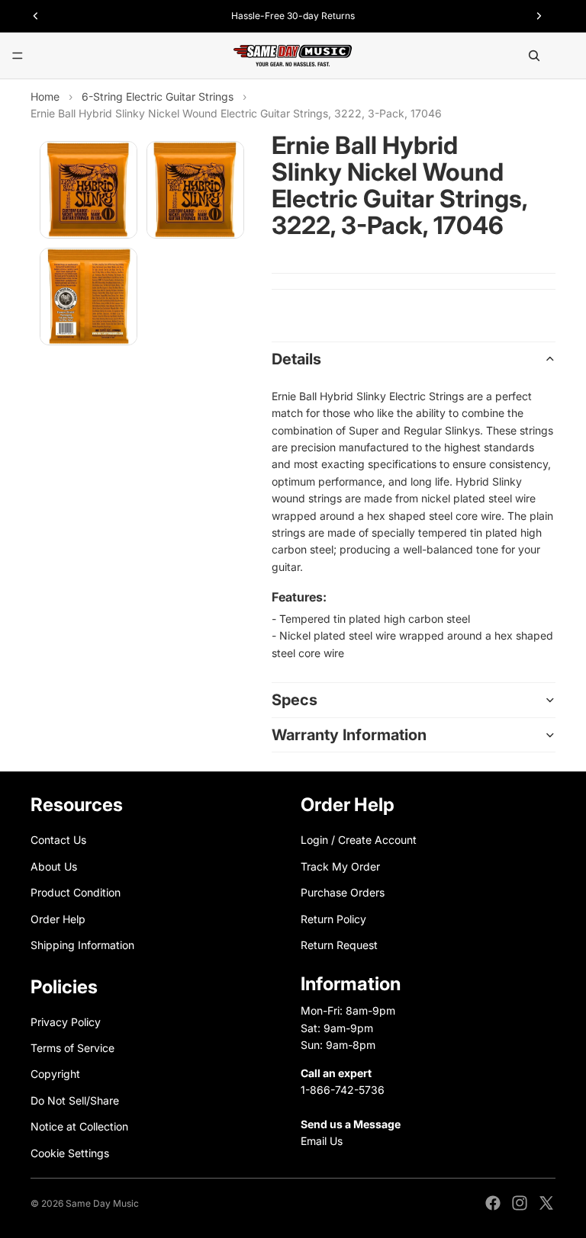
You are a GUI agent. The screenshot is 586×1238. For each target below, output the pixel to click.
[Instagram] (519, 1203)
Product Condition (76, 893)
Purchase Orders (343, 893)
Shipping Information (82, 944)
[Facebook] (493, 1203)
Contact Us (58, 840)
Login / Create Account (359, 840)
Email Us (322, 1140)
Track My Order (340, 866)
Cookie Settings (70, 1153)
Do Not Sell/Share (75, 1100)
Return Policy (333, 918)
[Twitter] (546, 1203)
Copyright (55, 1074)
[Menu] (17, 55)
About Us (54, 866)
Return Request (339, 944)
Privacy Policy (66, 1021)
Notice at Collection (79, 1127)
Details (296, 359)
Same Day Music (102, 1203)
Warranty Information (349, 735)
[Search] (534, 55)
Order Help (58, 918)
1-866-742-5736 (343, 1089)
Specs (294, 700)
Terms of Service (72, 1047)
